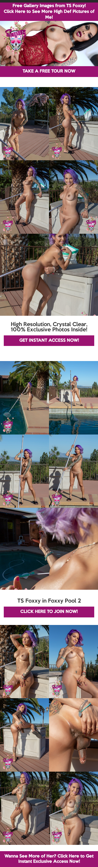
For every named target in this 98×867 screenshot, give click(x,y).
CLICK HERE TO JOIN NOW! (49, 612)
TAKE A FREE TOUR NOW (49, 71)
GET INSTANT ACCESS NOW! (49, 340)
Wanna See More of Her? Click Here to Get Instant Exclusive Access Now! (49, 858)
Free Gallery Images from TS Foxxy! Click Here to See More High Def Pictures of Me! (49, 11)
